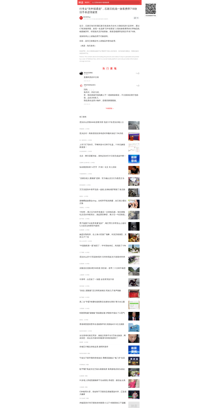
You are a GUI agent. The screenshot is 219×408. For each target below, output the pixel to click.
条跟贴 (109, 108)
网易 (80, 2)
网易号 (87, 2)
